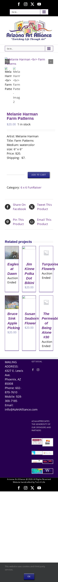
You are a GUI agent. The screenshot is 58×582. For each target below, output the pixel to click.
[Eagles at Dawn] (12, 248)
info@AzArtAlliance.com (21, 409)
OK (29, 576)
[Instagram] (38, 369)
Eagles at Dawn (13, 269)
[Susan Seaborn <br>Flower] (29, 298)
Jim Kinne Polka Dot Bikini (29, 273)
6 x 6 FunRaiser (31, 187)
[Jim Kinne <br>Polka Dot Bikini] (29, 248)
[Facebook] (33, 369)
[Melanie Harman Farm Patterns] (29, 61)
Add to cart (38, 175)
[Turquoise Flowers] (46, 248)
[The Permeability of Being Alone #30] (46, 298)
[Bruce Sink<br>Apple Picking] (12, 298)
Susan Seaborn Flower (32, 318)
